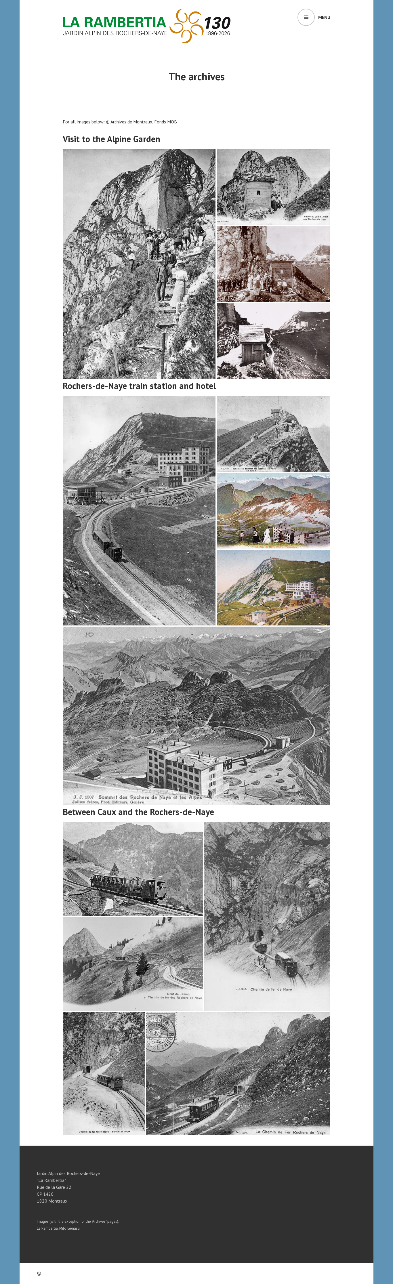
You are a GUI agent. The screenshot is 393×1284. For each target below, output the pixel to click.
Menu (324, 17)
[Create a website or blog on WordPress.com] (39, 1274)
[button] (139, 264)
